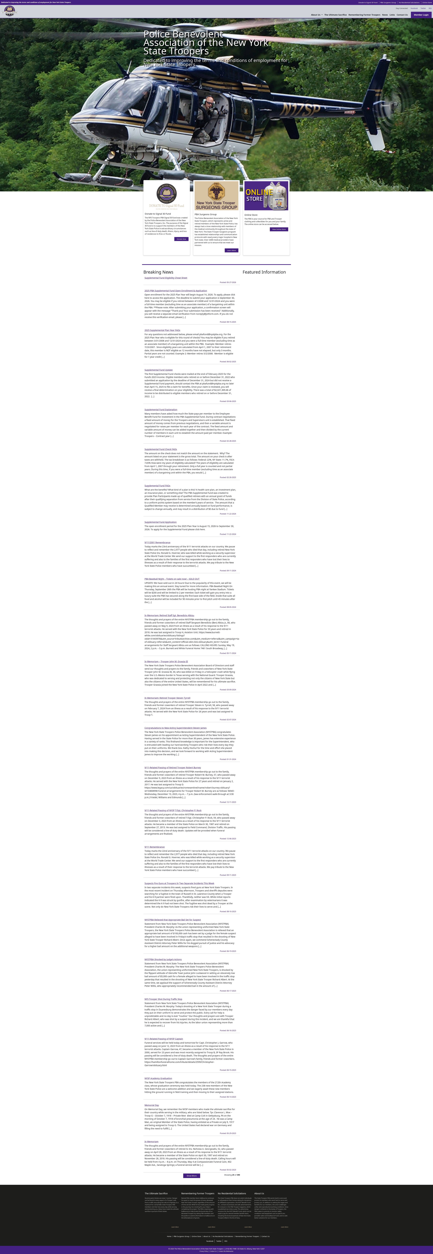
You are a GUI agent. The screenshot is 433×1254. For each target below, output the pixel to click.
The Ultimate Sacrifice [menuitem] (335, 14)
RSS (430, 8)
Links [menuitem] (392, 14)
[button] (32, 104)
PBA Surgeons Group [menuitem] (388, 2)
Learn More (231, 250)
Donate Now (181, 239)
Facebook (414, 8)
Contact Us (213, 1251)
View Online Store (279, 229)
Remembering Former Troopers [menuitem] (364, 14)
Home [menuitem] (169, 1236)
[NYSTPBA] (9, 11)
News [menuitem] (385, 14)
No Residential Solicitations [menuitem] (409, 2)
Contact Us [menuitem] (402, 14)
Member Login (421, 14)
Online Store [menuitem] (427, 2)
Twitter (423, 8)
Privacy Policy (204, 1251)
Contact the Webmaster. (226, 1251)
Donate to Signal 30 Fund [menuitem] (368, 2)
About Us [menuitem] (316, 14)
